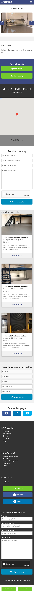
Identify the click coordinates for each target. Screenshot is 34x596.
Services (6, 458)
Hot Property (7, 433)
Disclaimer (6, 463)
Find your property (17, 397)
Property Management (10, 461)
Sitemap (6, 431)
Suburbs (6, 438)
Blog (4, 441)
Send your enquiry (17, 202)
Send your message (18, 572)
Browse (5, 436)
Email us (25, 589)
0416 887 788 (18, 69)
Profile (5, 466)
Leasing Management (10, 456)
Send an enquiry (17, 76)
